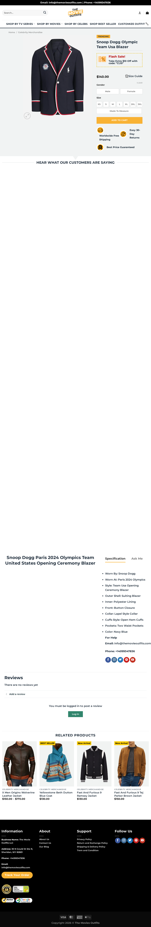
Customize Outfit (131, 23)
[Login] (139, 12)
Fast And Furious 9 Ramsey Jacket (89, 794)
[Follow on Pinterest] (126, 660)
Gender (101, 85)
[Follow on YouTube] (133, 660)
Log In (75, 714)
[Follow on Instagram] (114, 660)
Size (99, 98)
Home (12, 32)
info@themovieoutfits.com (132, 643)
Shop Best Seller (103, 23)
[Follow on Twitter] (120, 660)
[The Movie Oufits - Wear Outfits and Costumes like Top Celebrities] (75, 12)
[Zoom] (27, 115)
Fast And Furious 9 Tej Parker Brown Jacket (128, 794)
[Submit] (45, 12)
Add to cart (119, 120)
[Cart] (147, 12)
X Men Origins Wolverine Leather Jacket (18, 794)
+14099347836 (125, 651)
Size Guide (135, 76)
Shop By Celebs (76, 23)
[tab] (115, 558)
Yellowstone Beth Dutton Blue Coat (56, 794)
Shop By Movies (49, 23)
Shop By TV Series (19, 23)
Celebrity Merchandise (30, 32)
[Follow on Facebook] (108, 660)
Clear (139, 83)
